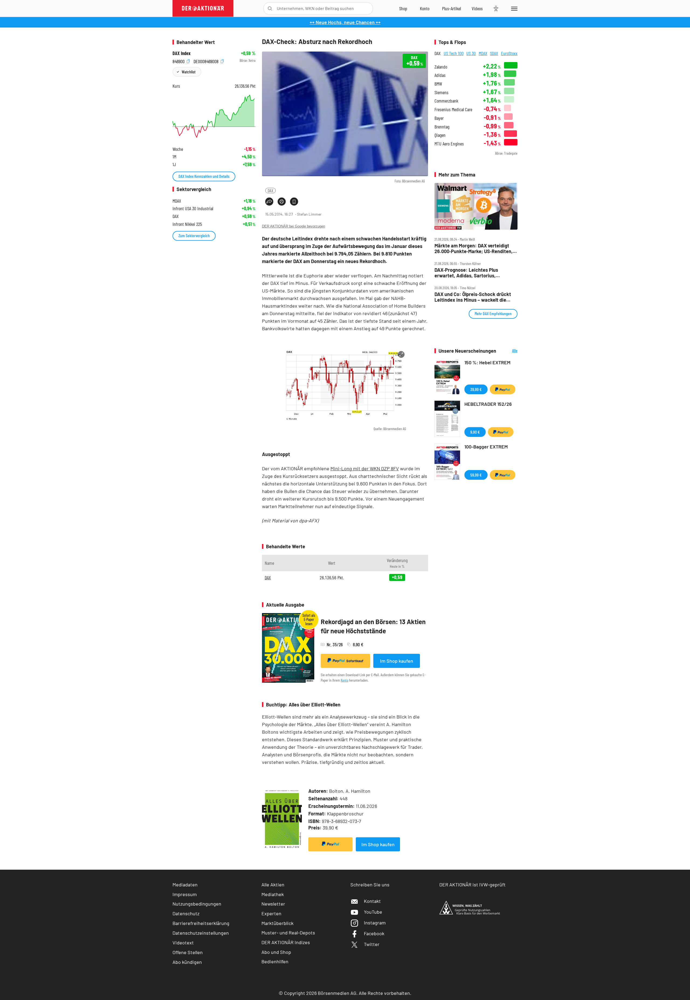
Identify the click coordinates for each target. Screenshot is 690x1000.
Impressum (184, 894)
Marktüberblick (277, 923)
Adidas (440, 75)
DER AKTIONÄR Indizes (285, 942)
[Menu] (513, 8)
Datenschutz (185, 913)
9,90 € (475, 431)
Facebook (374, 933)
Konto (344, 680)
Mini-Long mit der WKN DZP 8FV (364, 468)
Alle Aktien (272, 884)
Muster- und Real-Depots (288, 933)
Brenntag (441, 127)
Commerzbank (446, 101)
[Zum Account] (425, 8)
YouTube (373, 912)
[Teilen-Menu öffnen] (269, 202)
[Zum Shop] (403, 8)
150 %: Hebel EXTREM (487, 362)
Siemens (441, 92)
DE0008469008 (207, 60)
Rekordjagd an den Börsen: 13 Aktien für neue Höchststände (373, 626)
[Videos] (477, 8)
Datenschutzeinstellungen (200, 933)
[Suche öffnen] (270, 8)
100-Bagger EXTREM (486, 447)
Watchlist (188, 71)
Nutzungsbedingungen (196, 904)
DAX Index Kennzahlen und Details (203, 176)
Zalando (440, 67)
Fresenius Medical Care (453, 109)
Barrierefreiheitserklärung (200, 923)
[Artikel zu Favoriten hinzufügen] (294, 202)
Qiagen (440, 135)
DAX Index (181, 53)
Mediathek (272, 894)
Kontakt (372, 901)
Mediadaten (185, 884)
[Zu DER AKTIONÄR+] (451, 8)
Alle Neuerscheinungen (508, 351)
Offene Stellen (187, 952)
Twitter (372, 944)
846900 (179, 60)
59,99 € (476, 474)
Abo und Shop (276, 952)
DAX (270, 190)
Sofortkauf (354, 661)
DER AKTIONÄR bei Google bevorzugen (293, 226)
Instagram (375, 923)
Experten (271, 913)
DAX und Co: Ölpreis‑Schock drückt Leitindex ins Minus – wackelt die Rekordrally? (472, 296)
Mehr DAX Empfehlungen (493, 313)
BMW (438, 84)
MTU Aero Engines (449, 144)
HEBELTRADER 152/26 (488, 404)
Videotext (183, 942)
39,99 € (476, 389)
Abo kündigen (187, 962)
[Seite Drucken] (282, 202)
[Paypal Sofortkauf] (330, 844)
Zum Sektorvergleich (194, 235)
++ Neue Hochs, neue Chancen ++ (345, 22)
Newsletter (273, 904)
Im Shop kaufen (396, 661)
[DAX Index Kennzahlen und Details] (214, 116)
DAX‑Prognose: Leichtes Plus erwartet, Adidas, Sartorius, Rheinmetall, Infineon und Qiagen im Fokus (473, 272)
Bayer (439, 118)
